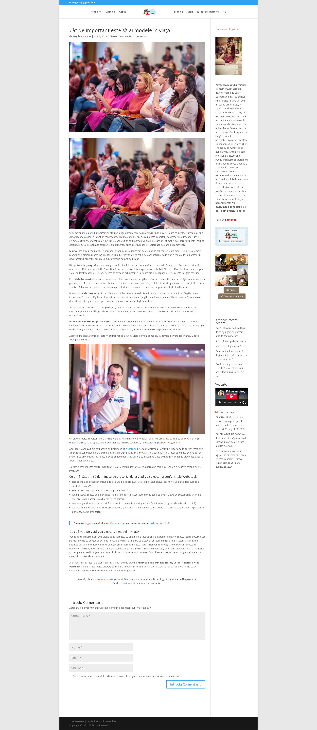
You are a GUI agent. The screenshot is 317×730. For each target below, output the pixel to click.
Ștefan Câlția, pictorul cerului (230, 341)
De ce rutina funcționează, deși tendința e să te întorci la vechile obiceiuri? (231, 355)
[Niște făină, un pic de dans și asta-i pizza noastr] (231, 259)
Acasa (94, 12)
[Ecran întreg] (245, 402)
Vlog (190, 12)
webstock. (131, 448)
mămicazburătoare (103, 579)
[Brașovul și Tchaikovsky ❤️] (231, 270)
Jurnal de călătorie (208, 12)
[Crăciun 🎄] (242, 270)
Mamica (110, 12)
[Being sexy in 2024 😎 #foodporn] (242, 259)
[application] (231, 397)
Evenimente (125, 36)
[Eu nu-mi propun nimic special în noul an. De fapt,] (220, 270)
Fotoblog (178, 12)
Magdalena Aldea (82, 36)
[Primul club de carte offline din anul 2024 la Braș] (220, 259)
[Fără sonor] (241, 402)
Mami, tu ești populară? (228, 346)
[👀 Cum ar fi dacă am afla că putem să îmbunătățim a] (242, 280)
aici (125, 583)
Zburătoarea (76, 721)
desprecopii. (227, 412)
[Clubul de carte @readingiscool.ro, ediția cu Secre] (231, 280)
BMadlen (111, 721)
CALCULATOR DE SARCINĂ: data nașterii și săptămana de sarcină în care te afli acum (231, 438)
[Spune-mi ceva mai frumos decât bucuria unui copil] (220, 280)
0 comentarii (140, 36)
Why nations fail (159, 523)
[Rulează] (219, 402)
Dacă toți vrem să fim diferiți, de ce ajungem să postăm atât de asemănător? (231, 331)
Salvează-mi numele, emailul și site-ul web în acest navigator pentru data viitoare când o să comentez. (127, 676)
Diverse (113, 36)
